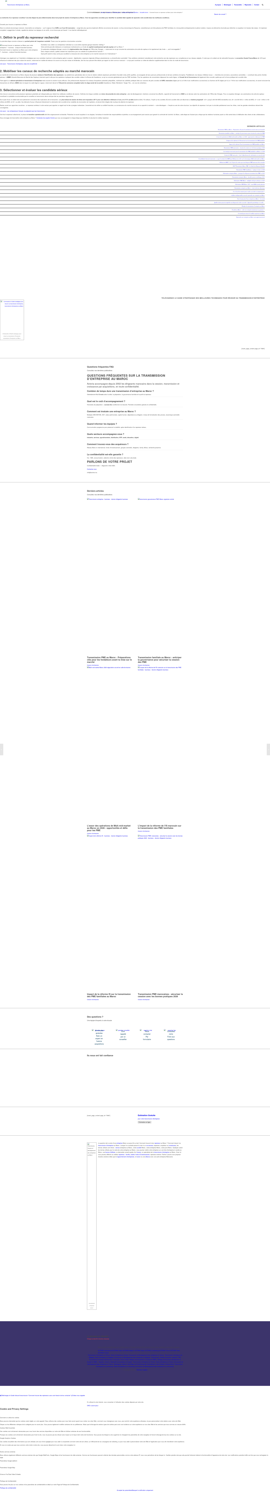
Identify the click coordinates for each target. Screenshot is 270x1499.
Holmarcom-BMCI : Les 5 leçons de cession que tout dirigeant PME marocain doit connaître (242, 162)
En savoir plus (93, 1406)
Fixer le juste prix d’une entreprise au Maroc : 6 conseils (251, 199)
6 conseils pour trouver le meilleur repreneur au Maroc (251, 213)
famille (128, 1154)
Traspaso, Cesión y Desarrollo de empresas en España (115, 1362)
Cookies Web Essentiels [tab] (7, 1428)
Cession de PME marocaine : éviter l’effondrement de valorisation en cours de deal (244, 155)
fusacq (139, 1152)
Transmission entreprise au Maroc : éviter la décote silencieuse (249, 188)
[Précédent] (132, 1095)
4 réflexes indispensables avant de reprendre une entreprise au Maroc (248, 195)
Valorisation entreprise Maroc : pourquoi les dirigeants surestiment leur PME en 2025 (244, 173)
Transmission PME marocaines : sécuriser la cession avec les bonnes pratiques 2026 (244, 148)
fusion (138, 1157)
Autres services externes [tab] (7, 1452)
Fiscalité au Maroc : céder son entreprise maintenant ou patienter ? (248, 210)
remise (117, 1148)
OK (88, 1406)
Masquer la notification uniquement (142, 1490)
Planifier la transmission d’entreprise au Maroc (253, 206)
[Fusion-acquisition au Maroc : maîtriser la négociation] (1, 749)
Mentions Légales (142, 1370)
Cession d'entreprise (93, 665)
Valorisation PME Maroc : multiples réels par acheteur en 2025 (249, 180)
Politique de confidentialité (8, 1488)
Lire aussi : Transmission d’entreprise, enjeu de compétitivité (18, 64)
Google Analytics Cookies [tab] (8, 1438)
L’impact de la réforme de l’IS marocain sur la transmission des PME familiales (245, 140)
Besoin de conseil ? (220, 14)
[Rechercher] (263, 4)
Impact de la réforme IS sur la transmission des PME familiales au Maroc (247, 144)
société (139, 1148)
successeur (149, 1145)
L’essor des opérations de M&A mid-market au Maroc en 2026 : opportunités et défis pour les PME (241, 137)
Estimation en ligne (144, 1122)
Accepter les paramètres (124, 1490)
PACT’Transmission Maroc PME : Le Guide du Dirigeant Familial (249, 166)
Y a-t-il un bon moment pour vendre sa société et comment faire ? (249, 191)
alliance (147, 1157)
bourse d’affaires (110, 1152)
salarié (133, 1154)
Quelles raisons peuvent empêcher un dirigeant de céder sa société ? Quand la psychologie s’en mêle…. (239, 202)
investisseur (172, 1145)
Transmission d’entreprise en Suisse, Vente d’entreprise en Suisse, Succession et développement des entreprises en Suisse (126, 1355)
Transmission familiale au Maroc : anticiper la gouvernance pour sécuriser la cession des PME (242, 133)
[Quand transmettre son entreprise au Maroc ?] (268, 749)
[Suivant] (137, 1095)
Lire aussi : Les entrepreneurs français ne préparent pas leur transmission (22, 111)
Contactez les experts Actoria (46, 118)
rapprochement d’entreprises (125, 1157)
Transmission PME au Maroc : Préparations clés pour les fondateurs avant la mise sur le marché (241, 129)
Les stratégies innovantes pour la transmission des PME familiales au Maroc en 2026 (244, 151)
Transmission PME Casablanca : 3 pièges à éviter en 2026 (250, 170)
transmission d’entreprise (105, 1145)
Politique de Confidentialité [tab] (8, 1481)
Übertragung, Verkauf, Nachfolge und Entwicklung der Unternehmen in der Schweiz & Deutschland (144, 1364)
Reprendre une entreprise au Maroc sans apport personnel (250, 217)
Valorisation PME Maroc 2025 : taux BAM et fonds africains (250, 184)
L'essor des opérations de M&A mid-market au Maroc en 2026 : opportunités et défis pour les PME (109, 828)
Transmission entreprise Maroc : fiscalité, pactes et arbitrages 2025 (248, 177)
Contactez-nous (92, 469)
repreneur (157, 1143)
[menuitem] (218, 4)
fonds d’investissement (142, 1154)
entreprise (119, 1143)
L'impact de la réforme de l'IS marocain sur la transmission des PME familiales (159, 826)
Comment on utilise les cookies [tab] (9, 1418)
